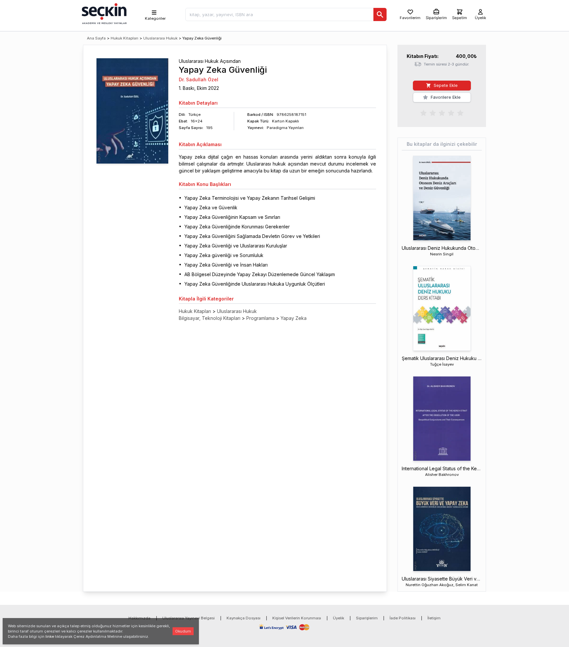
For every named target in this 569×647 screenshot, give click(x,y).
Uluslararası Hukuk (160, 38)
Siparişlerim (367, 618)
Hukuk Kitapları (124, 38)
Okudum (183, 631)
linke (49, 636)
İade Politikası (403, 618)
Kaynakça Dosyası (243, 618)
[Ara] (380, 14)
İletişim (434, 618)
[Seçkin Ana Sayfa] (103, 13)
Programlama (260, 318)
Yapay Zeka (294, 318)
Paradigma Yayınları (285, 127)
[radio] (423, 112)
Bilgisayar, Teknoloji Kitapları (209, 318)
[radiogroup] (442, 112)
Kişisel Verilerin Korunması (296, 618)
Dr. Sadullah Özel (198, 79)
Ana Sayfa (96, 38)
